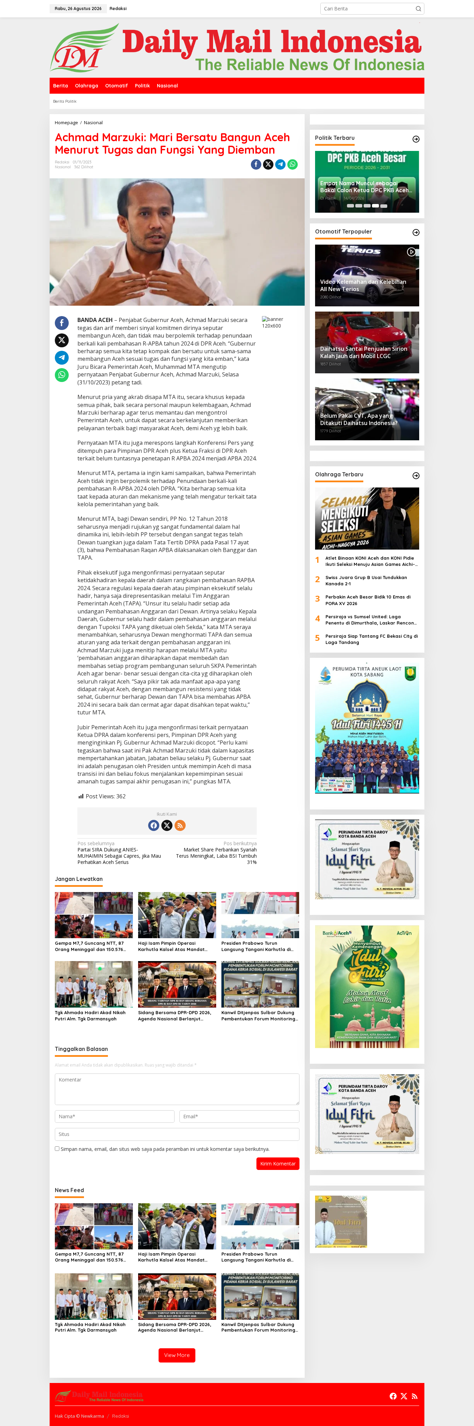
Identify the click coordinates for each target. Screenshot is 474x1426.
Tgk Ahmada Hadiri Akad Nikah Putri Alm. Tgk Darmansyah (90, 1015)
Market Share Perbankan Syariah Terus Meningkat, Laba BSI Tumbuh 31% (216, 853)
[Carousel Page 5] (383, 205)
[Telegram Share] (280, 164)
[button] (418, 9)
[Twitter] (166, 825)
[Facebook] (153, 825)
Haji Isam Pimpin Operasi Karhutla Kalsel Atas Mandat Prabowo (171, 946)
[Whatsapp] (292, 164)
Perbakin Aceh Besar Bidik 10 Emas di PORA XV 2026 (367, 600)
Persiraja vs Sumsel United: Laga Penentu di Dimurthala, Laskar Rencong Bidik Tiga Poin (371, 620)
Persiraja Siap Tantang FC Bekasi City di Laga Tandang (371, 639)
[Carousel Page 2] (358, 205)
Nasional (63, 166)
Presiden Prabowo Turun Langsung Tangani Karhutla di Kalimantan (256, 946)
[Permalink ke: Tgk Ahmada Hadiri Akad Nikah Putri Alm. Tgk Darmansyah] (94, 984)
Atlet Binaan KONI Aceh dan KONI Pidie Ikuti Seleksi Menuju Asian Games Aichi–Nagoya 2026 (370, 561)
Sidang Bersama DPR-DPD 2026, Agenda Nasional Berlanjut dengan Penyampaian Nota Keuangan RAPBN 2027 (174, 1016)
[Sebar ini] (256, 164)
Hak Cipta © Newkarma (79, 1416)
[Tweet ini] (268, 164)
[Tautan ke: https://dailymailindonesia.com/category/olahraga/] (416, 476)
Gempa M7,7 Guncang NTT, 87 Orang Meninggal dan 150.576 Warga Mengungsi (89, 946)
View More (177, 1355)
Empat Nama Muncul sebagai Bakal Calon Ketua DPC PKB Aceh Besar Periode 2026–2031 (364, 186)
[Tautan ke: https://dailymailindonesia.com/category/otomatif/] (416, 232)
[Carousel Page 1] (350, 205)
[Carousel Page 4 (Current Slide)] (375, 205)
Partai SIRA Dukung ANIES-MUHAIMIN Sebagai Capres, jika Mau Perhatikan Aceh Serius (119, 853)
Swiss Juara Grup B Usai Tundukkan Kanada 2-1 (366, 580)
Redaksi (120, 1416)
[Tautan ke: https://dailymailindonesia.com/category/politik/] (416, 139)
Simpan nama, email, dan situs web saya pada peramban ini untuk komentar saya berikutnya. (165, 1149)
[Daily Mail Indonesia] (237, 47)
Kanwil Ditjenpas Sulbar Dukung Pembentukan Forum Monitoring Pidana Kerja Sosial (258, 1016)
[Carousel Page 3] (367, 205)
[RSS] (180, 825)
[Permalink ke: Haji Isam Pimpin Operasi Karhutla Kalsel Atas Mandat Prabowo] (177, 914)
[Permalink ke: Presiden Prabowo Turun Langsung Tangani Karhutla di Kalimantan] (260, 914)
